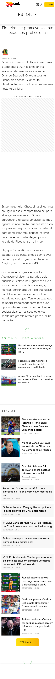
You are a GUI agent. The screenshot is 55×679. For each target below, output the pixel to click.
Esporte (27, 14)
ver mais (25, 642)
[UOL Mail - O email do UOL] (37, 4)
